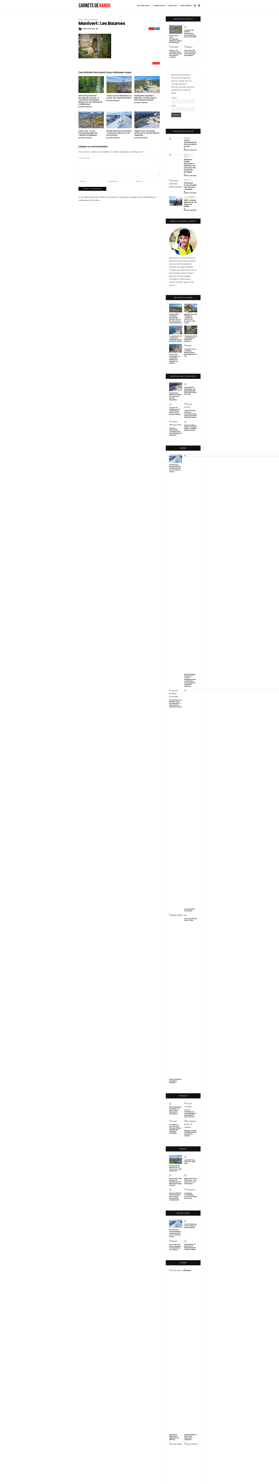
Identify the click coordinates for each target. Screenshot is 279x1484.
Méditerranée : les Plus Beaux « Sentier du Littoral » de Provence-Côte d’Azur (190, 318)
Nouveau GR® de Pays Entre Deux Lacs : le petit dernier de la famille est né (175, 1196)
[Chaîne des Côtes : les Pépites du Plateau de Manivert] (190, 330)
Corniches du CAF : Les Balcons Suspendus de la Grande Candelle (175, 338)
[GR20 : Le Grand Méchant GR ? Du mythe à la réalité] (175, 201)
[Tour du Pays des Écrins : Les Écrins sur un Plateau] (185, 1220)
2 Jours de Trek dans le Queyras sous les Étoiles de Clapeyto (190, 53)
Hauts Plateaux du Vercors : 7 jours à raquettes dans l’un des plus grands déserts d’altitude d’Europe (190, 680)
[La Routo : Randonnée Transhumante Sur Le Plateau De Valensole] (175, 423)
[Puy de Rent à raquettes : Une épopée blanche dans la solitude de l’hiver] (185, 383)
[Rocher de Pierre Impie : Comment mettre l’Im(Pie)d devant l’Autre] (185, 421)
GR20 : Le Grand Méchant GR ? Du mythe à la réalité (190, 203)
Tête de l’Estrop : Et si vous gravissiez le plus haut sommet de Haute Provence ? (190, 414)
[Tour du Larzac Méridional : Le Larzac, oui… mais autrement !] (119, 84)
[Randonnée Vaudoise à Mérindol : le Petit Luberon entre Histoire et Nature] (147, 84)
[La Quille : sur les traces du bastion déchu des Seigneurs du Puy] (187, 345)
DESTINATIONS (143, 5)
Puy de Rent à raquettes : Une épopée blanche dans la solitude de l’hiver (190, 390)
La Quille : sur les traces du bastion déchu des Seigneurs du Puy (190, 352)
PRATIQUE (173, 5)
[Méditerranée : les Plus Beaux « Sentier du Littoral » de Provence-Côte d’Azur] (190, 308)
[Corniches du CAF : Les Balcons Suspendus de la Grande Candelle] (175, 330)
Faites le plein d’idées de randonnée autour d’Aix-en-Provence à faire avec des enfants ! (175, 318)
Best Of (186, 154)
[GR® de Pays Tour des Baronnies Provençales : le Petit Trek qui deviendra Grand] (175, 693)
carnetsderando (88, 28)
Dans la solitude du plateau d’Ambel (175, 1081)
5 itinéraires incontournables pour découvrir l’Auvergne (190, 186)
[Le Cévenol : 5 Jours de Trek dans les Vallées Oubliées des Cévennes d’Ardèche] (173, 1121)
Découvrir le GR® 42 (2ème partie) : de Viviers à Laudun (190, 1133)
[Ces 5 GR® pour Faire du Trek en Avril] (185, 1156)
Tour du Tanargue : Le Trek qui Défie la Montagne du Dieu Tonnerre (190, 1113)
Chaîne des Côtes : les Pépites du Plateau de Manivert (190, 338)
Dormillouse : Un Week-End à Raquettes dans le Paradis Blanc (190, 1246)
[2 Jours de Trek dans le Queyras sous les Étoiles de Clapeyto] (188, 46)
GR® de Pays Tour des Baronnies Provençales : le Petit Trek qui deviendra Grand (175, 703)
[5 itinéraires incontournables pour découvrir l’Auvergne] (175, 183)
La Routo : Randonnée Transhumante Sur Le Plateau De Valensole (175, 431)
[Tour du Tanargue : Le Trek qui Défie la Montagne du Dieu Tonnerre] (190, 1105)
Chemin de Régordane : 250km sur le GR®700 (174, 1437)
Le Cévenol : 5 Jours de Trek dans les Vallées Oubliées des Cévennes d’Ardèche (175, 1129)
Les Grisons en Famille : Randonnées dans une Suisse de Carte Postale (190, 33)
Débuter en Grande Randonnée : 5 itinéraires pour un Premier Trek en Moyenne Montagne (190, 166)
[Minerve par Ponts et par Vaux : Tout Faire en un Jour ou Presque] (185, 1175)
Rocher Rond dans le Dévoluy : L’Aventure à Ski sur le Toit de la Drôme (119, 133)
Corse (186, 196)
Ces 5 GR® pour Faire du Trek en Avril (190, 1161)
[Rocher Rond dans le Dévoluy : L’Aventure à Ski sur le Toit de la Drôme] (119, 119)
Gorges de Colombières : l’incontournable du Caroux (190, 1195)
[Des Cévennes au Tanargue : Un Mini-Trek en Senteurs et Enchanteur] (170, 1103)
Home (80, 19)
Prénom (174, 98)
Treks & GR (187, 157)
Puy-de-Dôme (188, 180)
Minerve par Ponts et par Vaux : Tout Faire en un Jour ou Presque (190, 1181)
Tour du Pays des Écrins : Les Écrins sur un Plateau (190, 1226)
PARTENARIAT (186, 5)
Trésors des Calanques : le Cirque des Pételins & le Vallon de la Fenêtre (174, 359)
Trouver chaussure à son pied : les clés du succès (190, 143)
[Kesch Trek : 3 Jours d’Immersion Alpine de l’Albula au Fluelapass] (91, 119)
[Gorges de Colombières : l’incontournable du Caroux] (190, 1189)
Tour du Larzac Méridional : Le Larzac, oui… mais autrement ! (119, 96)
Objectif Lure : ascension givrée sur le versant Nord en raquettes (146, 133)
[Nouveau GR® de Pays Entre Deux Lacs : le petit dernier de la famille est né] (170, 1189)
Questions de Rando (188, 156)
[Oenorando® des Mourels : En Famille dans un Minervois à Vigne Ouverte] (170, 1175)
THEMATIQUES (159, 5)
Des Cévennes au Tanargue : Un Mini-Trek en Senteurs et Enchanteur (175, 1110)
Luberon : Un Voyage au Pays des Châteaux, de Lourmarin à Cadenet (175, 53)
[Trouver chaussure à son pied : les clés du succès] (175, 142)
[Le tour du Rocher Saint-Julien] (185, 915)
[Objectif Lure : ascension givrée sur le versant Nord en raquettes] (147, 119)
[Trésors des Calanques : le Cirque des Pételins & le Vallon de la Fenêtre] (175, 348)
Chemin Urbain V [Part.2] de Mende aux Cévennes (190, 1437)
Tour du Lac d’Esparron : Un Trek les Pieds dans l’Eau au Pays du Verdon (174, 410)
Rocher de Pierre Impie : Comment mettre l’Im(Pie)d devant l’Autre (190, 427)
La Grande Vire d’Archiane (189, 910)
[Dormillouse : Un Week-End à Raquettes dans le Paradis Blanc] (185, 1240)
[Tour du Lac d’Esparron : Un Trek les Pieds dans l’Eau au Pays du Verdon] (170, 404)
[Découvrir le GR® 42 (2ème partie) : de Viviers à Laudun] (190, 1124)
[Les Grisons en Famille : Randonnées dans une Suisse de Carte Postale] (185, 26)
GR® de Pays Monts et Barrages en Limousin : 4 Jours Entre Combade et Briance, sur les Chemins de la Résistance (90, 99)
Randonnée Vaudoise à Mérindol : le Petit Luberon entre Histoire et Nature (145, 97)
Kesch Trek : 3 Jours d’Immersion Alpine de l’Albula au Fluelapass (87, 133)
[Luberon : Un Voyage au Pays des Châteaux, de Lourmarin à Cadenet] (173, 46)
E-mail (173, 106)
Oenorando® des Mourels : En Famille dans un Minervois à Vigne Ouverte (175, 1181)
